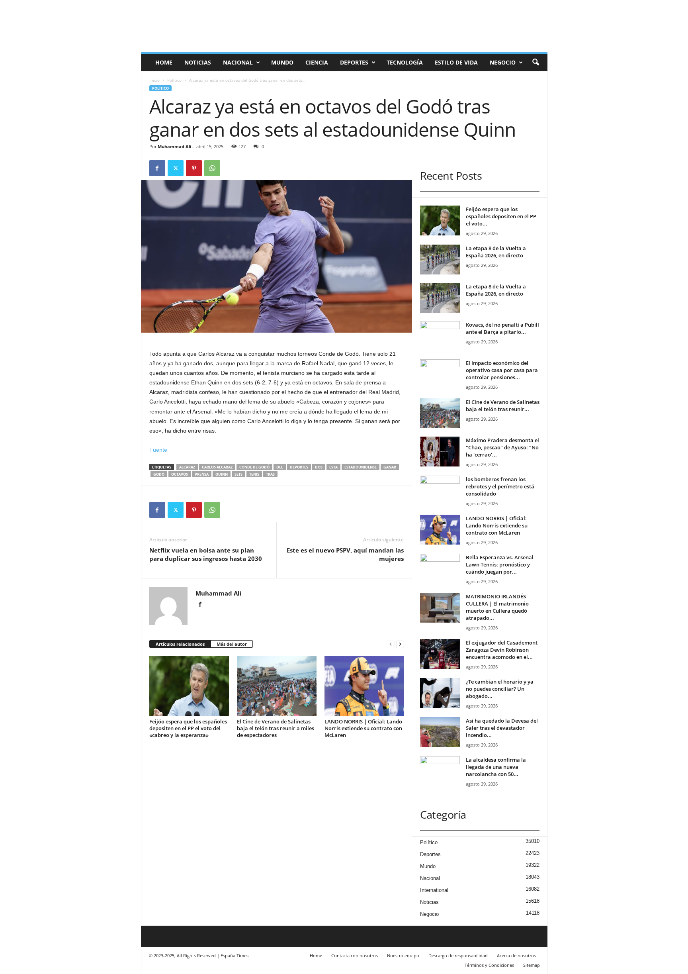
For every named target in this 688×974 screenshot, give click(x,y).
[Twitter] (176, 168)
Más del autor (232, 644)
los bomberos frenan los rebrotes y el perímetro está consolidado (500, 486)
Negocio (503, 62)
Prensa (202, 474)
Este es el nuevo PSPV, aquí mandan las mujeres (345, 554)
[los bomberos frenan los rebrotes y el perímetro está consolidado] (440, 491)
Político (174, 80)
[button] (535, 62)
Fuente (158, 450)
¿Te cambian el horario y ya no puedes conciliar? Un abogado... (500, 689)
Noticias (197, 62)
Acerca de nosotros (516, 955)
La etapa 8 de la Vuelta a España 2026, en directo (496, 252)
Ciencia (316, 62)
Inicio (154, 80)
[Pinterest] (194, 168)
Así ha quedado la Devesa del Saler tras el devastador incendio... (502, 728)
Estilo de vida (456, 62)
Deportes (354, 62)
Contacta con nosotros (354, 955)
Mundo (282, 62)
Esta (333, 467)
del (279, 467)
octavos (179, 474)
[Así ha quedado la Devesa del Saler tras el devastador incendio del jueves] (440, 732)
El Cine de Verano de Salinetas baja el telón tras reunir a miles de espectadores (275, 728)
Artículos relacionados (180, 644)
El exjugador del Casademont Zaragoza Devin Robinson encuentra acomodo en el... (502, 649)
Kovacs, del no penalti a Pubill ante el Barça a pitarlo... (502, 328)
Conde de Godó (254, 467)
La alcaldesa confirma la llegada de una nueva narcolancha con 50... (496, 767)
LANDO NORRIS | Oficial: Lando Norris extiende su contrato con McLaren (363, 728)
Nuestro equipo (403, 955)
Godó (158, 474)
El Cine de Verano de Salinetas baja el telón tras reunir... (502, 405)
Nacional (238, 62)
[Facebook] (157, 168)
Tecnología (405, 62)
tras (270, 474)
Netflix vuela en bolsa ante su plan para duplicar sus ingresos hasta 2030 (205, 554)
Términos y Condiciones (489, 965)
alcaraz (187, 467)
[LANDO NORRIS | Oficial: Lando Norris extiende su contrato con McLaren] (364, 686)
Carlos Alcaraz (217, 467)
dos (318, 467)
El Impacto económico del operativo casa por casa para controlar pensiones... (502, 370)
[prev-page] (391, 644)
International (434, 890)
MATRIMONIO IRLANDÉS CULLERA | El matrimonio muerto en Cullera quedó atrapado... (497, 607)
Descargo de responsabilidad (458, 955)
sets (238, 474)
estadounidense (360, 467)
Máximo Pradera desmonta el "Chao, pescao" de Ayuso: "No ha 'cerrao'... (502, 447)
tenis (254, 474)
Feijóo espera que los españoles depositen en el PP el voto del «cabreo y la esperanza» (188, 728)
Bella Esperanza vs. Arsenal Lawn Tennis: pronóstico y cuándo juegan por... (500, 564)
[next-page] (400, 644)
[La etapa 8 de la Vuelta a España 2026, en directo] (440, 259)
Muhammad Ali (174, 146)
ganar (389, 467)
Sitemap (531, 965)
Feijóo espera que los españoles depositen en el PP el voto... (501, 216)
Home (163, 62)
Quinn (221, 474)
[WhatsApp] (212, 168)
